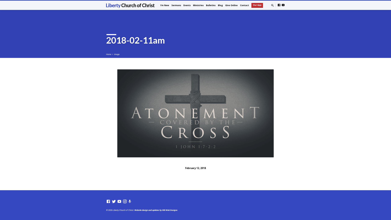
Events (187, 5)
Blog (220, 5)
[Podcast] (130, 201)
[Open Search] (272, 5)
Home (108, 54)
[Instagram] (125, 201)
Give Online (231, 5)
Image (116, 54)
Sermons (176, 5)
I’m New (164, 5)
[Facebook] (279, 5)
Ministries (198, 5)
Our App (257, 5)
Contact (244, 5)
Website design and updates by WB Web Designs (155, 210)
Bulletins (211, 5)
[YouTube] (283, 5)
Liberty (130, 5)
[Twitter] (114, 201)
